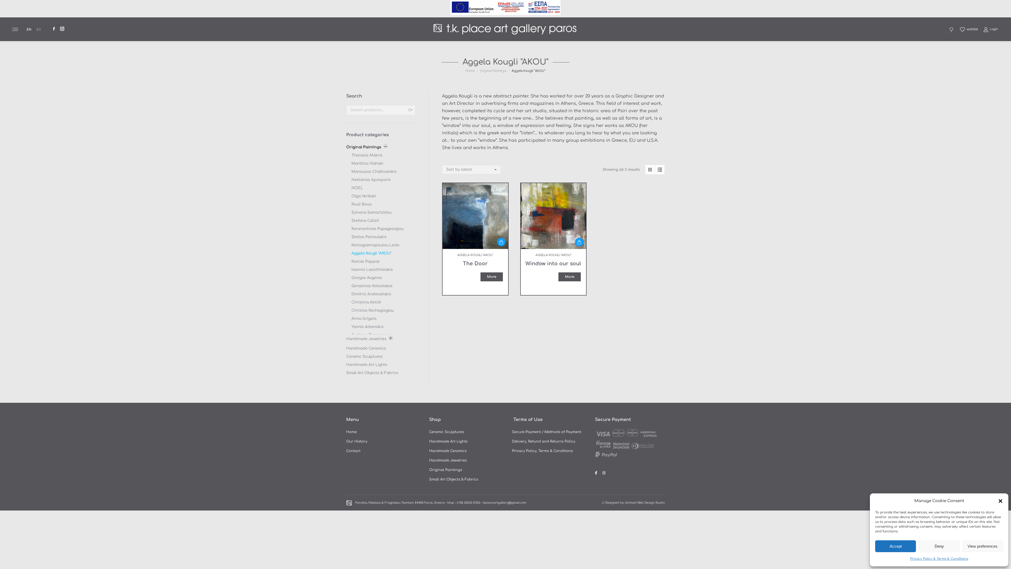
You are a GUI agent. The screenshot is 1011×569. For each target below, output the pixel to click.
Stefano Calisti (365, 221)
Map (450, 502)
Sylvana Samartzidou (371, 212)
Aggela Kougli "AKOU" (371, 253)
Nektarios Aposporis (371, 180)
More (491, 277)
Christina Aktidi (366, 302)
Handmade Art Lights (366, 365)
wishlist (972, 29)
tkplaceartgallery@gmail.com (504, 502)
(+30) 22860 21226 (468, 502)
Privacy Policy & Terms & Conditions (939, 559)
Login (994, 29)
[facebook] (596, 473)
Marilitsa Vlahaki (367, 163)
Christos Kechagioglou (372, 310)
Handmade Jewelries (366, 339)
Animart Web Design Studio (645, 502)
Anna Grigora (363, 319)
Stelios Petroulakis (368, 237)
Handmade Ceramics (366, 348)
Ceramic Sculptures (364, 357)
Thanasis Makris (367, 155)
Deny (939, 546)
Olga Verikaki (363, 196)
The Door (475, 263)
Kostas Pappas (365, 261)
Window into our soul (553, 263)
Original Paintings (363, 147)
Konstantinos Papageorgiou (377, 229)
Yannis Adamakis (367, 327)
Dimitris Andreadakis (371, 294)
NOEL (357, 188)
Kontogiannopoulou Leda (375, 245)
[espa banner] (505, 13)
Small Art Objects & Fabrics (372, 373)
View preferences (983, 546)
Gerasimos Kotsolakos (372, 286)
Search (410, 110)
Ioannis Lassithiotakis (372, 270)
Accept (896, 546)
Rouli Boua (361, 204)
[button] (1000, 501)
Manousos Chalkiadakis (374, 172)
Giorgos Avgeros (366, 278)
